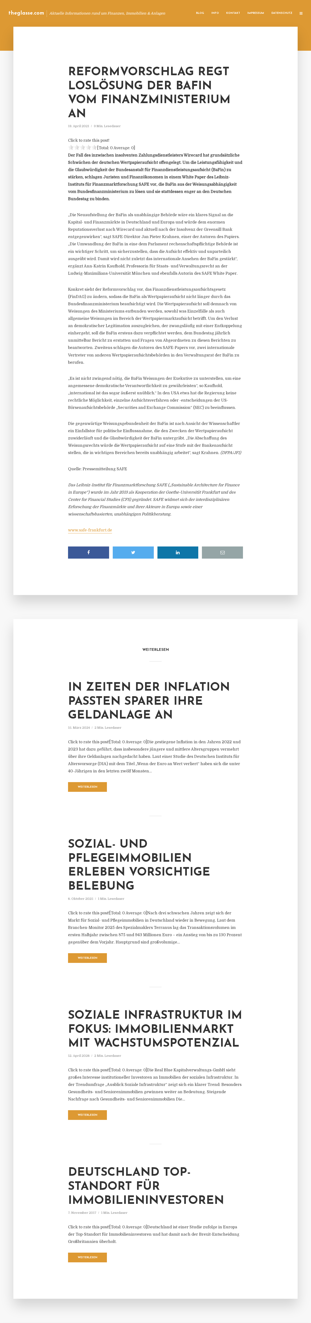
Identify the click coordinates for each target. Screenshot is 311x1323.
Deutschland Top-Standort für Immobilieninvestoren (146, 1187)
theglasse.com (26, 13)
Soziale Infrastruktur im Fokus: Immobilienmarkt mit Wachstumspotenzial (155, 1030)
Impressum (255, 13)
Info (215, 13)
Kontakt (233, 13)
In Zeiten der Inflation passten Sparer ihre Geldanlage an (149, 701)
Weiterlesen (87, 787)
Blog (200, 13)
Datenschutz (281, 13)
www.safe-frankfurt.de (90, 530)
